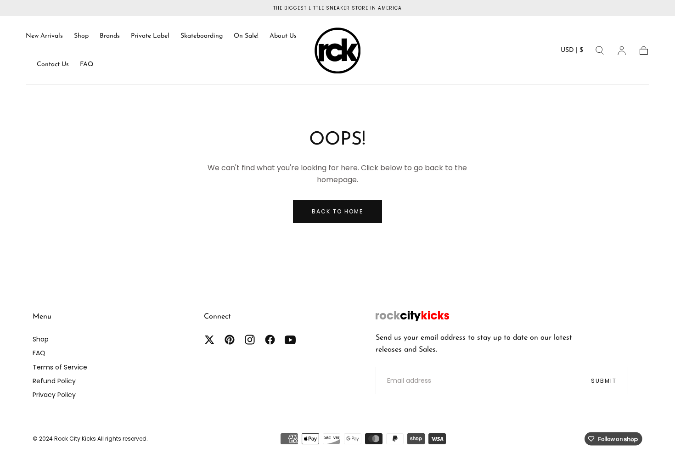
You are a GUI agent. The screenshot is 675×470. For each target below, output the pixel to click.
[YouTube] (290, 340)
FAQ (86, 64)
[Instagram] (250, 340)
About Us (283, 36)
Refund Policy (54, 381)
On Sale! (246, 36)
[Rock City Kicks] (412, 316)
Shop (81, 36)
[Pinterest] (229, 340)
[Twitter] (209, 340)
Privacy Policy (54, 394)
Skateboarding (201, 36)
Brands (110, 36)
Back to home (337, 211)
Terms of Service (60, 367)
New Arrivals (44, 36)
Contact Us (53, 64)
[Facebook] (270, 340)
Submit (604, 381)
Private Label (150, 36)
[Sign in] (621, 50)
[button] (572, 52)
